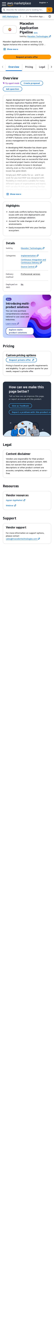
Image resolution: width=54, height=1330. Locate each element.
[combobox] (24, 9)
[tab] (14, 67)
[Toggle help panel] (50, 16)
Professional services (30, 274)
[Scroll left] (3, 67)
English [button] (42, 2)
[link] (37, 16)
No (22, 284)
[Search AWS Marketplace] (49, 9)
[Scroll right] (51, 67)
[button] (36, 33)
